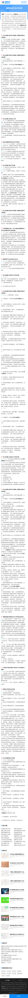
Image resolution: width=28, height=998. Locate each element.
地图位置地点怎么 (5, 845)
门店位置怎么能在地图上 (6, 839)
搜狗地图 (8, 975)
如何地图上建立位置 (5, 828)
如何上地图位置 (4, 836)
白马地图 (14, 973)
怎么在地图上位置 (5, 843)
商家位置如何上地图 (5, 834)
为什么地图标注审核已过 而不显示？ (9, 955)
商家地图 (3, 973)
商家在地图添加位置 (5, 832)
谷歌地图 (9, 973)
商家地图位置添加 (18, 832)
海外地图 (9, 971)
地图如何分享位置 (5, 948)
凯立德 (3, 975)
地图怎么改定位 (4, 953)
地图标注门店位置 (18, 839)
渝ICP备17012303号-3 (14, 992)
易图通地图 (19, 973)
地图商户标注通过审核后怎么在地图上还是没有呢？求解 (13, 946)
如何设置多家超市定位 (6, 960)
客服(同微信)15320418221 (24, 2)
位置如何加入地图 (18, 838)
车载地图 (22, 984)
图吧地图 (3, 971)
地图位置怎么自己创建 (6, 957)
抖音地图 (14, 971)
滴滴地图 (19, 971)
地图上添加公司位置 (5, 830)
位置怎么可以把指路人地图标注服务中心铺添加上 (12, 951)
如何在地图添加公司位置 (19, 830)
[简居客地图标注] (5, 2)
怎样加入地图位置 (5, 838)
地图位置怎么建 (17, 843)
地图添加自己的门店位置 (19, 836)
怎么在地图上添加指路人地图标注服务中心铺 (11, 959)
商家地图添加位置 (18, 834)
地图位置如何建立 (18, 828)
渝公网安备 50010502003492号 (8, 994)
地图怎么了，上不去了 (6, 962)
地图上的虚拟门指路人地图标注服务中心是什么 (11, 949)
